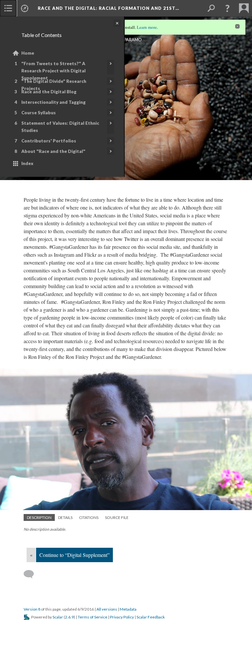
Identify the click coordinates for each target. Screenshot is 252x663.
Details (65, 517)
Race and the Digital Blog (48, 91)
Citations (88, 517)
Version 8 (32, 609)
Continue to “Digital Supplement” (74, 554)
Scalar (57, 617)
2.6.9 (69, 617)
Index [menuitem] (27, 163)
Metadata (128, 609)
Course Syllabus (38, 112)
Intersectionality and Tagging (53, 102)
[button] (227, 8)
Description (39, 517)
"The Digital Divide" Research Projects (53, 85)
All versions (106, 609)
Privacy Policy (122, 617)
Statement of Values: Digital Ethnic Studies (60, 126)
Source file (117, 517)
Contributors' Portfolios (48, 140)
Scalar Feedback (150, 617)
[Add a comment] (32, 574)
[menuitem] (8, 8)
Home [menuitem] (27, 53)
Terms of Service (92, 617)
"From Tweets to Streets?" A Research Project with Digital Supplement (53, 71)
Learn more (147, 27)
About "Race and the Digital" (53, 151)
